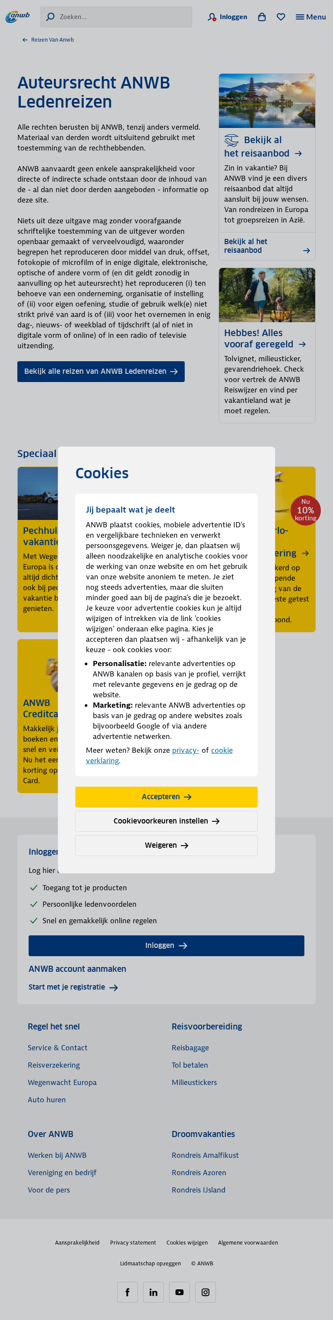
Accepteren (161, 796)
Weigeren (161, 845)
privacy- (185, 750)
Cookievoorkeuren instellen (161, 821)
